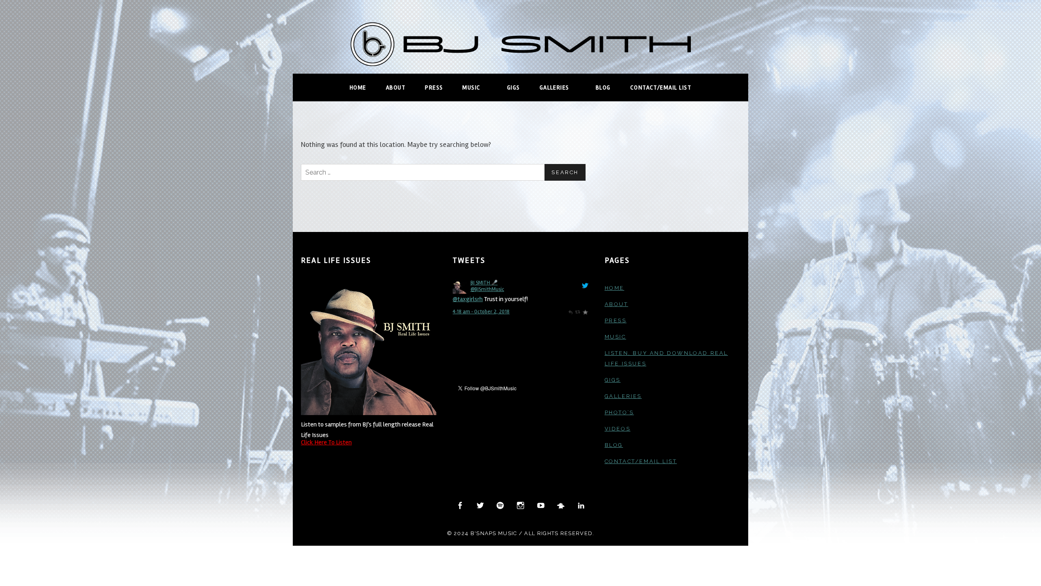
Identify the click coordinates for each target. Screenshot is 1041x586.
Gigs (513, 87)
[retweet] (578, 311)
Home (358, 87)
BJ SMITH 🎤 (484, 283)
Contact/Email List (660, 87)
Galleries (562, 87)
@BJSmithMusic (487, 289)
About (395, 87)
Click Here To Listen (326, 442)
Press (434, 87)
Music (479, 87)
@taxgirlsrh (468, 299)
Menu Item (460, 506)
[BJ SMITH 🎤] (460, 286)
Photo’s (619, 412)
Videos (618, 429)
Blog (603, 87)
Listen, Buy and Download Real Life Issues (666, 358)
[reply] (570, 311)
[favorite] (585, 311)
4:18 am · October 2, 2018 (481, 311)
